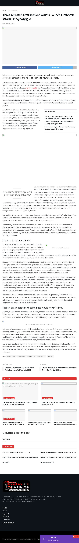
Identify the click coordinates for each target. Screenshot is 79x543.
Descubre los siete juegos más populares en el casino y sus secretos (58, 452)
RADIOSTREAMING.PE (13, 539)
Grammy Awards (39, 356)
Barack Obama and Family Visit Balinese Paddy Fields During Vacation (65, 423)
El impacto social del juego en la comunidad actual (16, 452)
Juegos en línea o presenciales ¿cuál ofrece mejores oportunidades (20, 457)
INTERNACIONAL (13, 10)
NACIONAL (6, 517)
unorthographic (31, 88)
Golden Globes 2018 (25, 356)
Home (4, 10)
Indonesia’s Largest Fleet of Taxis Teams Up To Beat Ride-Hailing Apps (13, 423)
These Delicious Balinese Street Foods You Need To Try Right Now (39, 423)
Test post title (5, 462)
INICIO (4, 508)
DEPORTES (6, 520)
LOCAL (4, 511)
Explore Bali (11, 356)
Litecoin (50, 356)
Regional (5, 514)
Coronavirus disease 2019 (47, 462)
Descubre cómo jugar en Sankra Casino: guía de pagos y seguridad (58, 457)
